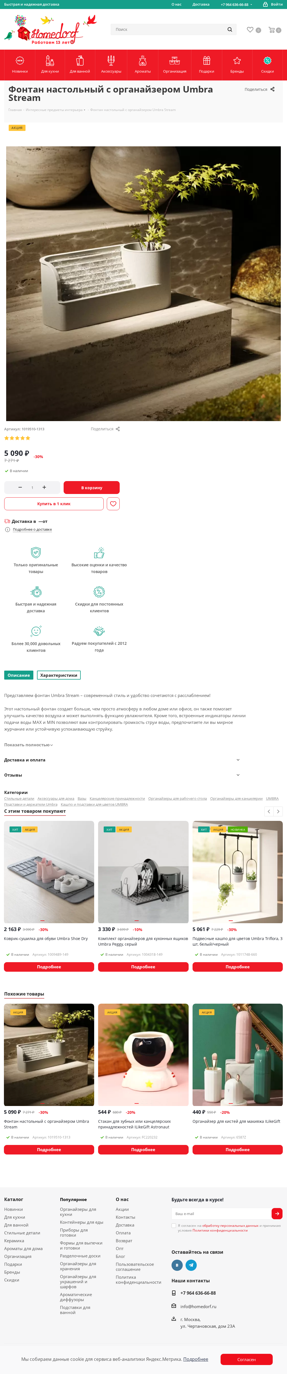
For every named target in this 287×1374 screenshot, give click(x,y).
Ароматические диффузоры (76, 1297)
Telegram (191, 1265)
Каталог (13, 1199)
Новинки (13, 1209)
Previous (269, 812)
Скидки (11, 1280)
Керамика (14, 1240)
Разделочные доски (80, 1255)
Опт (120, 1248)
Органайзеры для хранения (78, 1266)
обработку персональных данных (230, 1225)
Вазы (82, 798)
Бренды (12, 1272)
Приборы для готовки (74, 1232)
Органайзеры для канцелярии (236, 798)
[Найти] (230, 29)
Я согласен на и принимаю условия (229, 1228)
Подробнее (195, 1359)
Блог (120, 1256)
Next (278, 812)
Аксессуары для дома (56, 798)
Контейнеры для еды (81, 1222)
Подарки (13, 1264)
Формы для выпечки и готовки (81, 1245)
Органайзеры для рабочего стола (177, 798)
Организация (17, 1256)
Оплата (123, 1233)
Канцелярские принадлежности (117, 798)
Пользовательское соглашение (135, 1266)
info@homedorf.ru (198, 1306)
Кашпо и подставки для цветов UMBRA (94, 804)
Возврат (124, 1240)
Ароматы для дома (23, 1248)
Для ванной (16, 1225)
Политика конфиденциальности (138, 1279)
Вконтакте (177, 1265)
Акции (122, 1209)
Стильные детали (19, 798)
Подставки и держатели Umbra (30, 804)
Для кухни (14, 1217)
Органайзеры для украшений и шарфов (78, 1281)
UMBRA (272, 798)
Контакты (125, 1217)
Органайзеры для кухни (78, 1211)
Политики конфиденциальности (220, 1230)
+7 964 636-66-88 (234, 4)
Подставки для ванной (75, 1309)
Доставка (125, 1225)
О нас (122, 1199)
